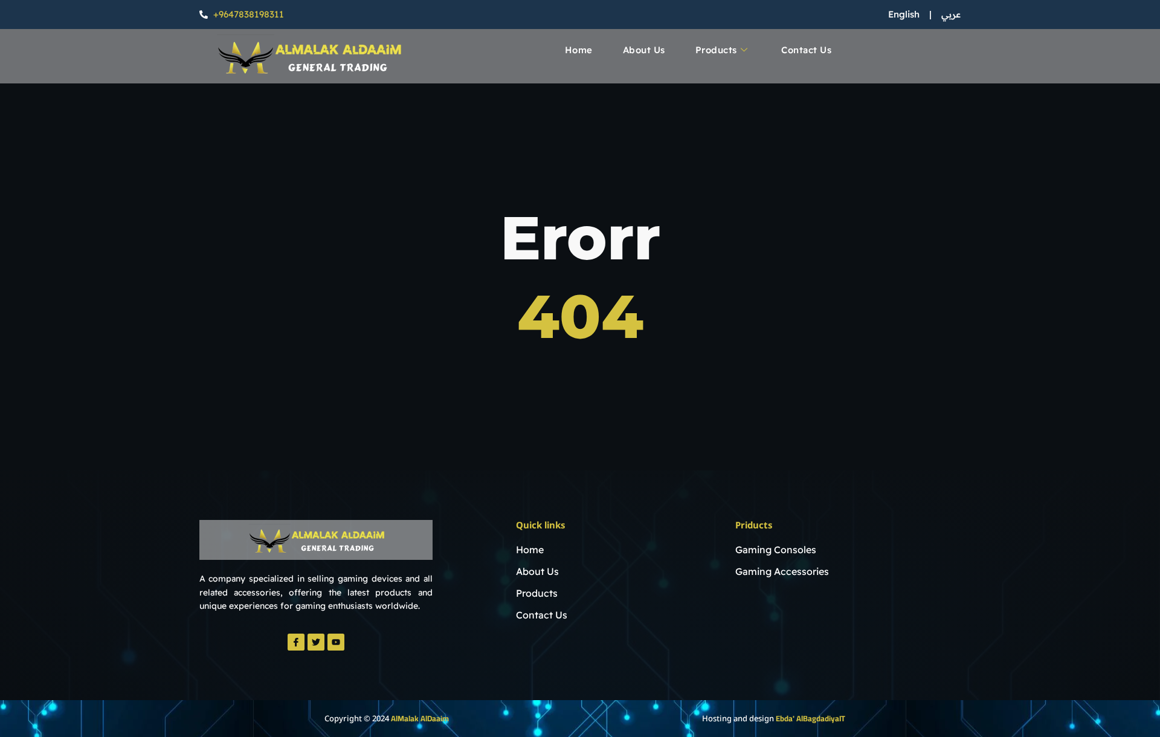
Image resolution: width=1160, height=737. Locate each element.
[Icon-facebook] (296, 642)
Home (579, 50)
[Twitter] (316, 642)
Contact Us (806, 50)
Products (716, 50)
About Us (644, 50)
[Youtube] (335, 642)
